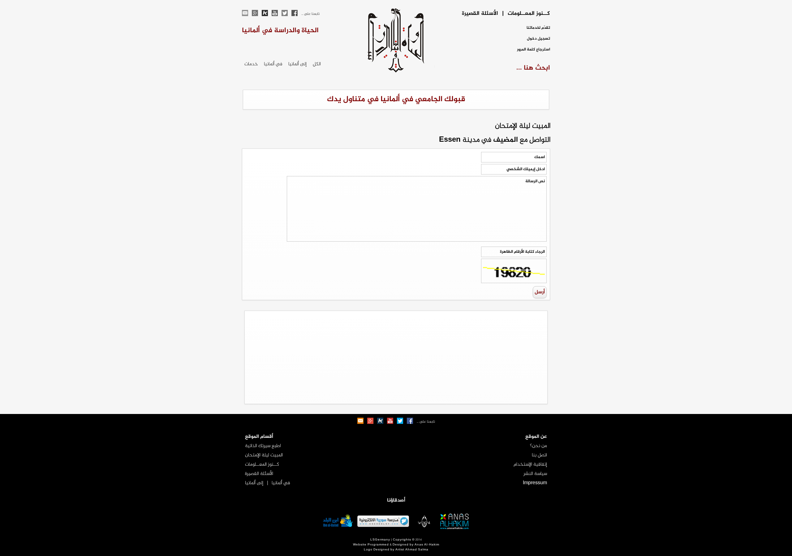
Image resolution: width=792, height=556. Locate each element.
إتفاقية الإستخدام (530, 464)
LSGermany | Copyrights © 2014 (396, 539)
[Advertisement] (396, 357)
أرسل (540, 292)
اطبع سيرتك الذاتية (263, 446)
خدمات (251, 64)
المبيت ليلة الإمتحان (264, 455)
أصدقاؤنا (396, 500)
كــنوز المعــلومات (262, 464)
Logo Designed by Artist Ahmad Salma (396, 549)
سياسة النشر (535, 474)
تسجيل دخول (538, 39)
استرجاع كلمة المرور (533, 49)
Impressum (535, 483)
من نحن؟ (538, 446)
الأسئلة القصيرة (259, 474)
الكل (317, 64)
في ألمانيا (273, 64)
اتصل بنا (539, 455)
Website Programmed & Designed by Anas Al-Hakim (396, 544)
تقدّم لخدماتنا (538, 28)
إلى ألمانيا (297, 64)
